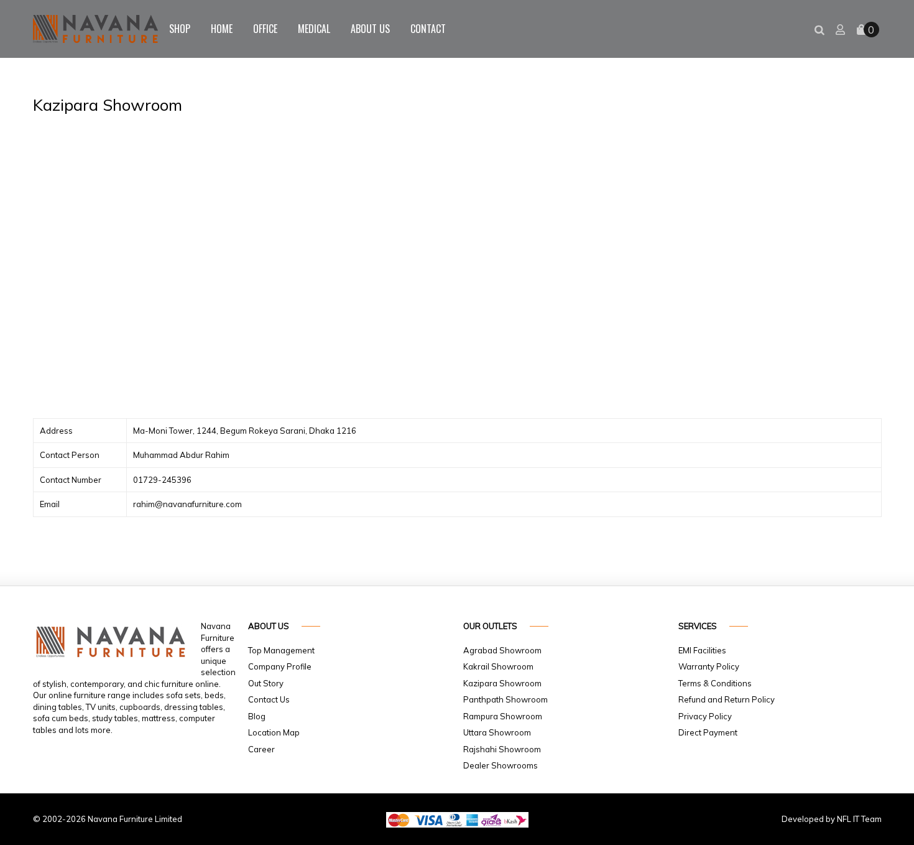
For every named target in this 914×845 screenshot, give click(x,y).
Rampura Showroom (502, 716)
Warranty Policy (708, 666)
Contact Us (269, 699)
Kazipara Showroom (502, 683)
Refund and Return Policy (726, 699)
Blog (256, 716)
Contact (428, 28)
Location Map (274, 732)
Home (222, 28)
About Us (370, 28)
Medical (314, 28)
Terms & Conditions (715, 683)
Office (265, 28)
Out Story (266, 683)
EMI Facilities (702, 650)
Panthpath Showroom (505, 699)
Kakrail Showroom (498, 666)
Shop (179, 28)
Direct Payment (707, 732)
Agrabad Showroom (502, 650)
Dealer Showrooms (500, 765)
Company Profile (280, 666)
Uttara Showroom (497, 732)
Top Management (281, 650)
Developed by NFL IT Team (832, 819)
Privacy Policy (705, 716)
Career (261, 749)
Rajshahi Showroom (502, 749)
